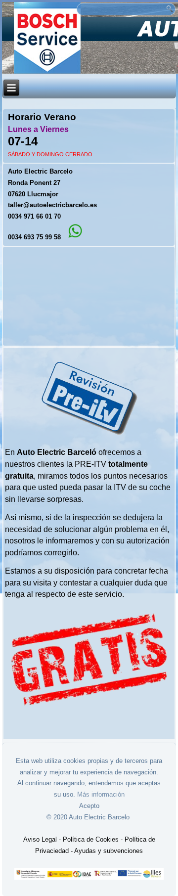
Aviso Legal (40, 839)
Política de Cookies (91, 839)
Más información (101, 794)
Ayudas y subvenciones (108, 850)
